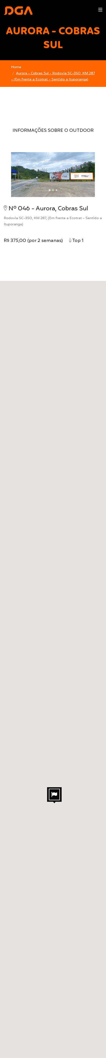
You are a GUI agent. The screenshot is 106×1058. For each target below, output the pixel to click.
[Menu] (100, 9)
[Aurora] (53, 174)
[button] (54, 795)
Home (16, 67)
